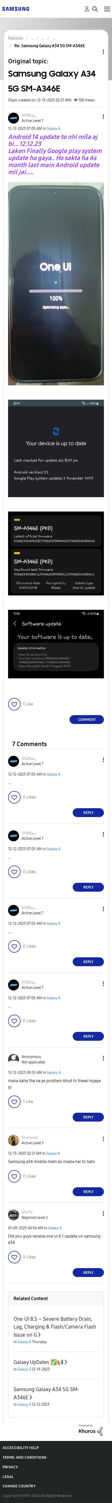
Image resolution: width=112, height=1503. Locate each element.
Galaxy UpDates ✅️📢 (39, 1362)
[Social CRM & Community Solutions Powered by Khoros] (90, 1429)
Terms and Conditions (25, 1457)
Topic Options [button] (94, 52)
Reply (88, 813)
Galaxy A (53, 128)
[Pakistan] (15, 8)
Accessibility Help (21, 1448)
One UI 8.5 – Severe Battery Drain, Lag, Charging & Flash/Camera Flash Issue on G (55, 1327)
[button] (94, 117)
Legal (8, 1477)
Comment (87, 719)
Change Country (19, 1486)
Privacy (10, 1467)
